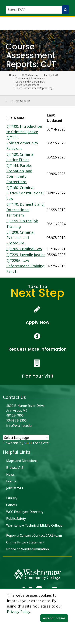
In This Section (20, 101)
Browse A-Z (15, 467)
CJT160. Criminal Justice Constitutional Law (25, 193)
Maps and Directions (21, 461)
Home (12, 75)
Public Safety (16, 518)
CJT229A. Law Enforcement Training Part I (25, 266)
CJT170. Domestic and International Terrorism (25, 210)
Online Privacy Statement (25, 542)
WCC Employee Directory (24, 512)
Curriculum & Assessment (30, 78)
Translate (40, 442)
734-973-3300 (16, 420)
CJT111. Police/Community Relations (22, 143)
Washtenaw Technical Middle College (34, 525)
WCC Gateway (30, 75)
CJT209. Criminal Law (24, 248)
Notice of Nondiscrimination (27, 549)
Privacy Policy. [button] (19, 611)
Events (11, 481)
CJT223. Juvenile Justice (25, 254)
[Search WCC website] (65, 9)
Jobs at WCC (15, 488)
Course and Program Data (30, 81)
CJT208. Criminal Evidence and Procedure (20, 237)
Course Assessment (27, 85)
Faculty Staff (51, 75)
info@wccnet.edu (19, 425)
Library (11, 498)
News (10, 474)
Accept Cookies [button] (54, 618)
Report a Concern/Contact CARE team (34, 535)
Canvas (11, 505)
